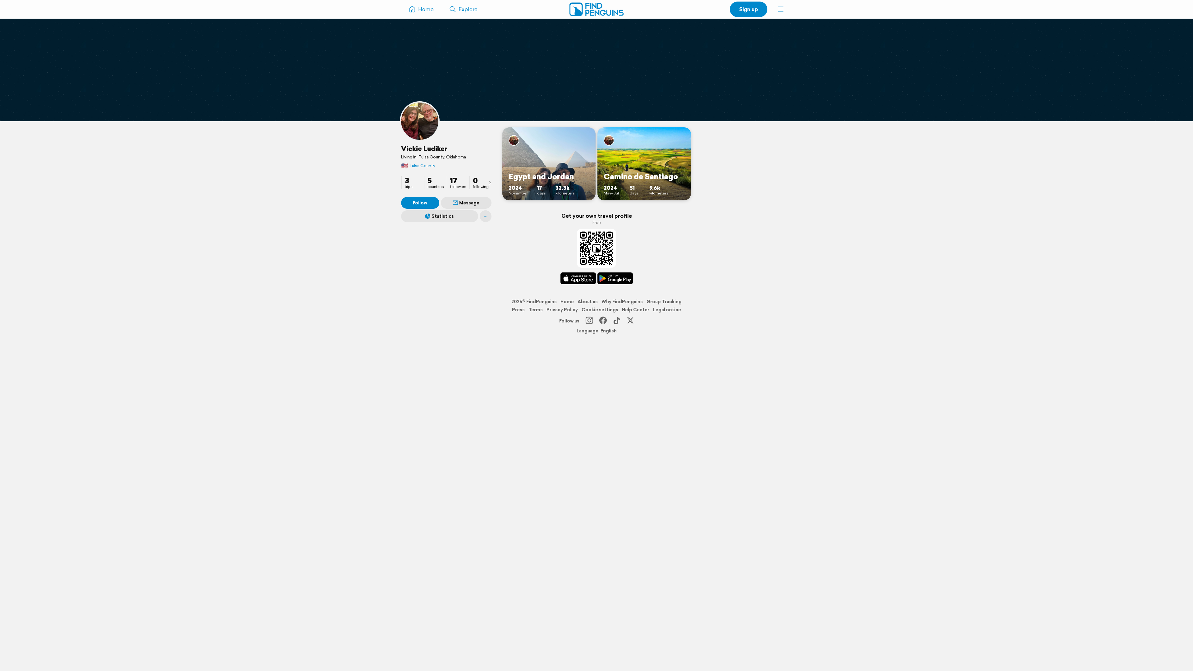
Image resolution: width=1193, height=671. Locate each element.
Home (567, 302)
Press (518, 310)
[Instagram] (589, 321)
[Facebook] (603, 321)
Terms (535, 310)
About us (588, 302)
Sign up (748, 9)
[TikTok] (616, 321)
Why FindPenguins (622, 302)
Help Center (635, 310)
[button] (781, 9)
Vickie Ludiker (424, 148)
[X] (630, 321)
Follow (420, 203)
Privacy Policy (562, 310)
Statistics (443, 216)
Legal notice (667, 310)
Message (469, 203)
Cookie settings (600, 310)
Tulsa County (418, 165)
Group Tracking (664, 302)
